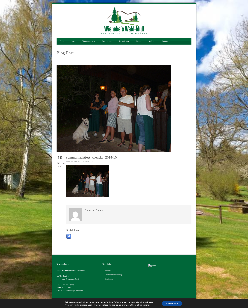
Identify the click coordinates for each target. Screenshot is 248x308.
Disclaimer (109, 279)
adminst (77, 161)
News (73, 41)
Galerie (152, 41)
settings (147, 305)
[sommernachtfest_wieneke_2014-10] (124, 108)
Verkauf (139, 41)
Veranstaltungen (88, 41)
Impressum (109, 270)
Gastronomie (107, 41)
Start (62, 41)
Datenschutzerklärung (113, 275)
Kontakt (165, 41)
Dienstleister (124, 41)
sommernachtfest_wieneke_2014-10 (91, 157)
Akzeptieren (172, 303)
